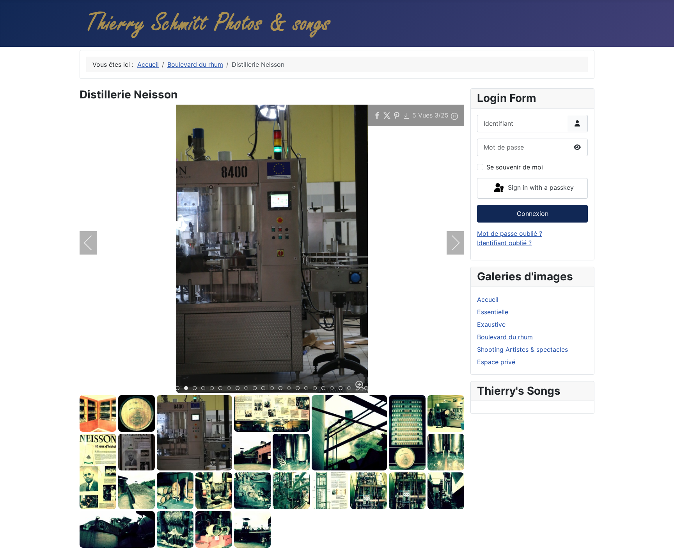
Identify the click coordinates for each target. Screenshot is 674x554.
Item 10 (256, 388)
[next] (450, 242)
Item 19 (333, 388)
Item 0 (170, 388)
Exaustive (491, 324)
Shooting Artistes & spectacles (522, 349)
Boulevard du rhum (505, 337)
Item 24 (376, 388)
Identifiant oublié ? (504, 243)
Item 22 (359, 388)
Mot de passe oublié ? (509, 233)
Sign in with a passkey (540, 188)
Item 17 (316, 388)
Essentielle (492, 312)
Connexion (532, 213)
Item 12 (273, 388)
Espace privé (496, 362)
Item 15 (299, 388)
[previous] (93, 242)
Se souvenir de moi (514, 167)
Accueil (487, 299)
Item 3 (196, 388)
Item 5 (213, 388)
